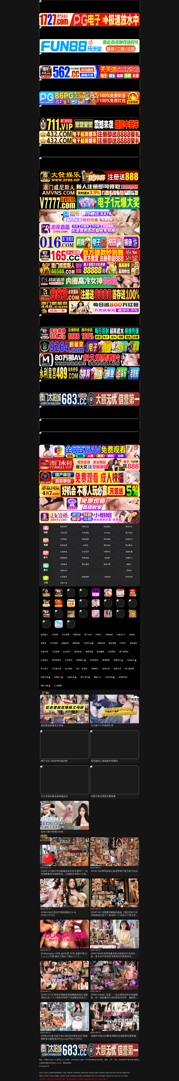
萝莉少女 (129, 526)
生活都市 (63, 577)
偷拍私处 (78, 651)
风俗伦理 (129, 577)
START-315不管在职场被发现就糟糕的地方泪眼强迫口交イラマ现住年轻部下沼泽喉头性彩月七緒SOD (64, 997)
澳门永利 (88, 634)
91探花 (85, 545)
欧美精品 (107, 526)
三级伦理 (63, 532)
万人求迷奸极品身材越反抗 (54, 796)
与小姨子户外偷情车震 (102, 725)
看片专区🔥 (85, 677)
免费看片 (95, 668)
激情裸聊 (106, 660)
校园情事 (85, 577)
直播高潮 (101, 643)
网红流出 (107, 545)
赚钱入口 (97, 677)
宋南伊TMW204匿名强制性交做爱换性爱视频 (113, 1035)
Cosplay (107, 532)
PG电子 (99, 634)
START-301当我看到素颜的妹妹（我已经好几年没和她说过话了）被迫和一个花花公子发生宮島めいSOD (114, 915)
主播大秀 (44, 651)
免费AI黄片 (123, 677)
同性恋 (129, 570)
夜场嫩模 (100, 651)
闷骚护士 (129, 558)
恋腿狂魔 (129, 551)
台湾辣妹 (63, 539)
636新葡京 (94, 660)
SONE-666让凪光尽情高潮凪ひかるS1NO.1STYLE (58, 914)
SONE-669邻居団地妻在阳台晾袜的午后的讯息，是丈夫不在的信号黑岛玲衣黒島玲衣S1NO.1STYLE (113, 956)
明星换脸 (85, 558)
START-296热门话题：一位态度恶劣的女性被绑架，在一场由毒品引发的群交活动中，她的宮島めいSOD (114, 997)
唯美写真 (107, 564)
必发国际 (112, 651)
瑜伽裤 (107, 558)
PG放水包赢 (89, 643)
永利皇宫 (68, 660)
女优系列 (85, 551)
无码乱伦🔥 (132, 660)
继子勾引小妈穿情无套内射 (54, 760)
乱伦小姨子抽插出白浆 (52, 831)
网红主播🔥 (45, 685)
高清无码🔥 (110, 677)
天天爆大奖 (56, 668)
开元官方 (44, 668)
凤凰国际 (76, 643)
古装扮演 (63, 551)
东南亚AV (129, 539)
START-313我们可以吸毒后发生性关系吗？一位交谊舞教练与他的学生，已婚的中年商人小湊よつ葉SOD (64, 873)
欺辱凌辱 (63, 545)
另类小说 (63, 583)
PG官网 (55, 634)
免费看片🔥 (81, 660)
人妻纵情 (107, 577)
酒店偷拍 (133, 643)
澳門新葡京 (56, 660)
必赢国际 (65, 643)
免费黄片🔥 (118, 660)
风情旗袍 (63, 558)
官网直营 (77, 634)
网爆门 (129, 564)
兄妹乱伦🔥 (72, 677)
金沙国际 (68, 668)
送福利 (132, 634)
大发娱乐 (44, 660)
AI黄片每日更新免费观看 (103, 796)
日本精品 (85, 532)
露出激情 (85, 564)
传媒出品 (63, 570)
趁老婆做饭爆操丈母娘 (52, 725)
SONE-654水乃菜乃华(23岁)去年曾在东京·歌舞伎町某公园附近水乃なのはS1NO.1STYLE (64, 1037)
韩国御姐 (85, 539)
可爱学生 (107, 551)
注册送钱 (109, 634)
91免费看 (58, 685)
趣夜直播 (89, 651)
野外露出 (129, 545)
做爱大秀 (106, 668)
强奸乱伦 (85, 526)
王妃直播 (55, 651)
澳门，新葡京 (81, 668)
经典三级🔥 (45, 677)
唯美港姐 (107, 539)
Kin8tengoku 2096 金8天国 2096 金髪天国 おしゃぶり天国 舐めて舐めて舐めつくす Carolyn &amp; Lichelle (64, 956)
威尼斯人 (44, 634)
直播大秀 (117, 668)
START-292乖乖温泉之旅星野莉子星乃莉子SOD (114, 870)
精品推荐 (63, 526)
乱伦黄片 (67, 651)
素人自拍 (129, 532)
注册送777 (121, 634)
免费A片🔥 (58, 677)
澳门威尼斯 (129, 668)
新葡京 (43, 643)
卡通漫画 (63, 564)
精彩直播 (112, 643)
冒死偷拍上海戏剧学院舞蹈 (104, 760)
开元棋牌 (65, 634)
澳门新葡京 (124, 651)
